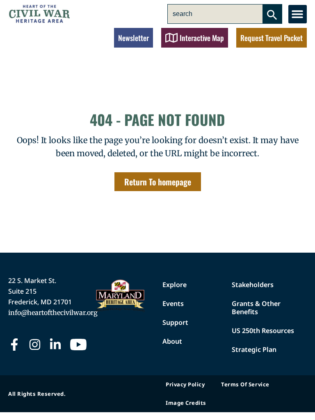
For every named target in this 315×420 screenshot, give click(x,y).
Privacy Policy (185, 384)
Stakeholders (253, 284)
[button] (297, 14)
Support (175, 322)
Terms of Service (245, 384)
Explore (174, 284)
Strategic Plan (254, 349)
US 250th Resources (263, 330)
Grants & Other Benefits (256, 307)
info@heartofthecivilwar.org (53, 312)
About (172, 341)
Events (173, 303)
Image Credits (186, 402)
